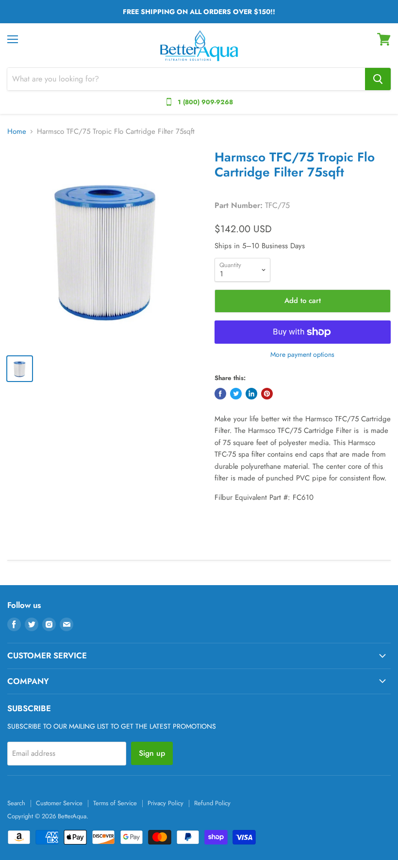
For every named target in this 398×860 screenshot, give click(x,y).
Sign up (152, 753)
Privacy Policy (165, 803)
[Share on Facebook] (220, 393)
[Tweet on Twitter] (236, 393)
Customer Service (59, 803)
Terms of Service (115, 803)
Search (16, 803)
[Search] (378, 79)
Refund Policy (212, 803)
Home (16, 131)
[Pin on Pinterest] (267, 393)
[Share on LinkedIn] (251, 393)
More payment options (302, 354)
